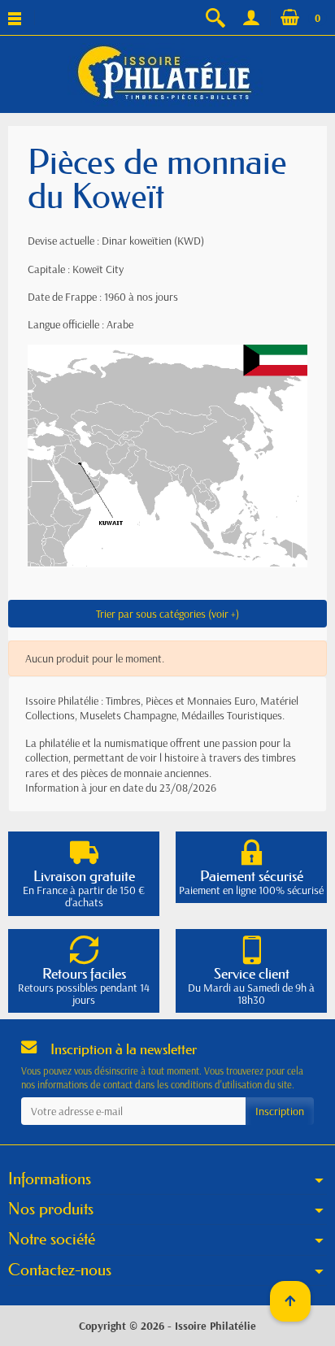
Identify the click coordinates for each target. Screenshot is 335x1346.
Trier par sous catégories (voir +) (167, 613)
